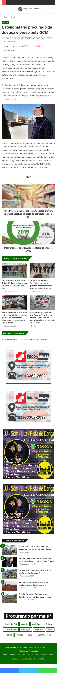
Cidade (24, 624)
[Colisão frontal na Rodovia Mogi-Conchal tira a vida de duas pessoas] (9, 598)
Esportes (39, 629)
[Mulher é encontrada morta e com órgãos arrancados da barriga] (9, 586)
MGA (6, 46)
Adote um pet (11, 624)
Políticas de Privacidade (28, 651)
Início (6, 17)
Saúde (30, 635)
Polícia (12, 17)
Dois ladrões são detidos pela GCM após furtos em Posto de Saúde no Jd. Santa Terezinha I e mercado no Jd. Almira (42, 317)
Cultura (49, 624)
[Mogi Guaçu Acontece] (28, 9)
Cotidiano (36, 624)
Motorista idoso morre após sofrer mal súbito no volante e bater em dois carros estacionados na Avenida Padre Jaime (14, 317)
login (21, 339)
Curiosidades (11, 629)
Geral (50, 629)
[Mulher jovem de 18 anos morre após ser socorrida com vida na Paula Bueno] (9, 562)
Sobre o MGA (39, 659)
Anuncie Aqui (26, 659)
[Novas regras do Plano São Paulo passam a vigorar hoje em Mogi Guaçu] (9, 550)
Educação (25, 629)
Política (19, 635)
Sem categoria (44, 635)
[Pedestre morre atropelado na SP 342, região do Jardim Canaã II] (9, 574)
